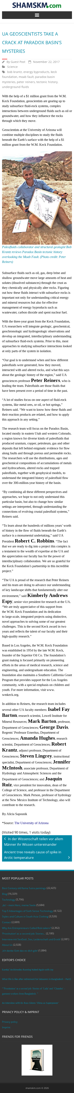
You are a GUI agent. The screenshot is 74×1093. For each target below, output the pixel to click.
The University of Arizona (31, 823)
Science (12, 67)
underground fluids (15, 87)
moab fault (26, 77)
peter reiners (26, 82)
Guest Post (18, 62)
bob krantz (14, 72)
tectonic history (47, 82)
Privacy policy (9, 1022)
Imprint (6, 1027)
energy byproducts (36, 72)
